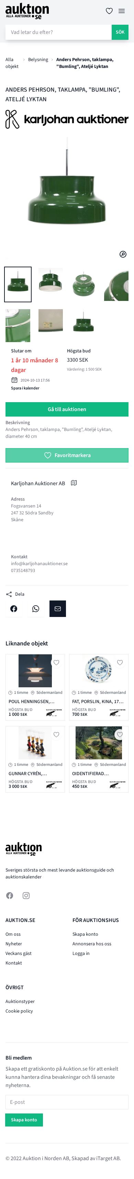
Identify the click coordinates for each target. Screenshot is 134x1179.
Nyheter (13, 944)
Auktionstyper (20, 1001)
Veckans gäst (18, 953)
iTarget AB (108, 1158)
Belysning (38, 59)
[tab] (17, 284)
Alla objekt (12, 63)
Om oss (13, 934)
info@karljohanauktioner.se (39, 563)
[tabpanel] (67, 198)
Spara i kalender (25, 388)
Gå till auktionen (67, 409)
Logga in (81, 953)
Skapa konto (85, 934)
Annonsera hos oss (91, 944)
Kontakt (13, 963)
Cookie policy (19, 1011)
